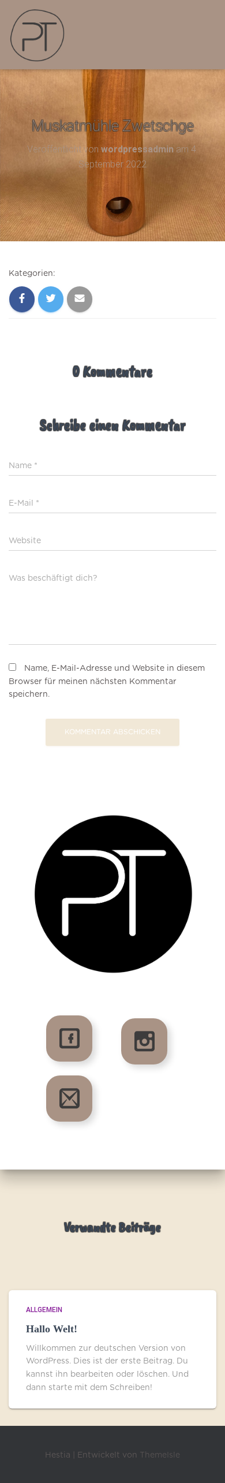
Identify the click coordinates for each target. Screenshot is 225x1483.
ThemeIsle (160, 1455)
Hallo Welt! (51, 1329)
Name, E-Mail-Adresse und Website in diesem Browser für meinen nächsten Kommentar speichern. (107, 681)
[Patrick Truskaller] (42, 34)
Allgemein (44, 1310)
